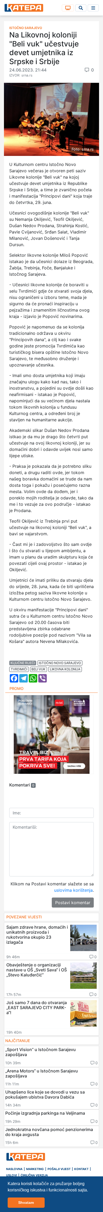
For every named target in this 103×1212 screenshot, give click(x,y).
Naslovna (14, 1169)
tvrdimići (19, 669)
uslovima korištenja (73, 890)
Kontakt (81, 1169)
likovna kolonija (65, 669)
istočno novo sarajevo (60, 663)
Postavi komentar (72, 902)
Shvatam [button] (26, 1202)
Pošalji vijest (59, 1169)
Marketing (35, 1169)
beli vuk (38, 669)
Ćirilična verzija (34, 1175)
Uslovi (11, 1175)
